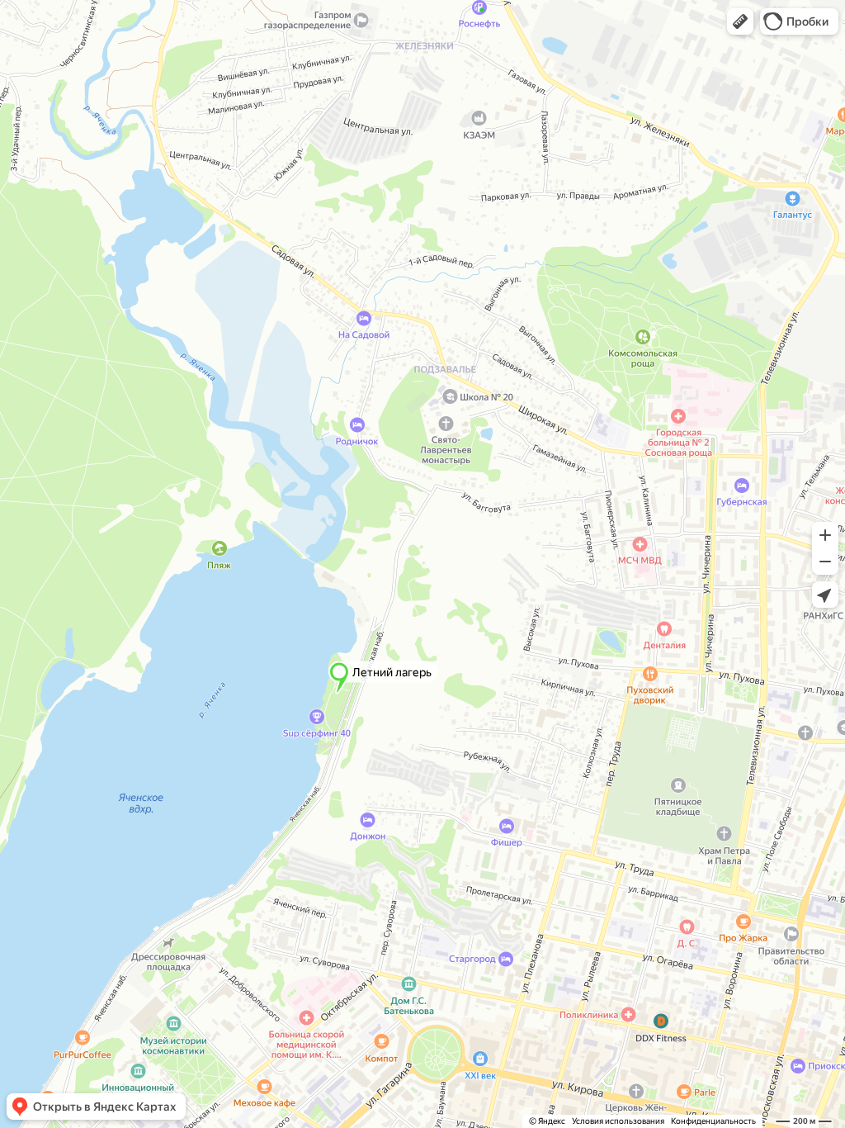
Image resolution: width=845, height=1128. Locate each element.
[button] (740, 21)
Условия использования (618, 1121)
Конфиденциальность (713, 1121)
